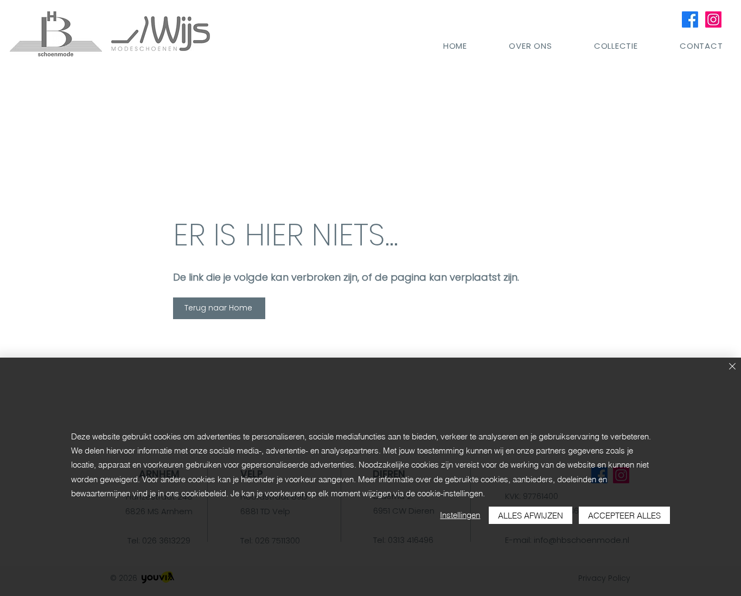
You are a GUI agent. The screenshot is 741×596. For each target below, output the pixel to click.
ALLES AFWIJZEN (530, 515)
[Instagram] (713, 19)
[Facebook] (690, 19)
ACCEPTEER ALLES (624, 515)
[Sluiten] (732, 367)
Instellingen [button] (460, 515)
